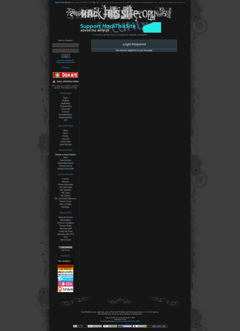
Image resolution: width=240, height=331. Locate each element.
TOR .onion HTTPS (78, 2)
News (65, 133)
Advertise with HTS (65, 234)
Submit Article (65, 160)
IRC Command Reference (65, 198)
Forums (114, 2)
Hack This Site (61, 2)
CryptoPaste (147, 2)
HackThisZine (66, 144)
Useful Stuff (65, 141)
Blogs (65, 130)
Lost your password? (65, 60)
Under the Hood (65, 231)
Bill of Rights (65, 220)
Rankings (65, 207)
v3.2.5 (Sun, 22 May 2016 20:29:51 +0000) (127, 321)
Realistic (65, 100)
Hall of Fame (65, 240)
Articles (65, 136)
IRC (98, 2)
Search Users (66, 201)
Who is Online (66, 204)
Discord (105, 2)
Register (69, 40)
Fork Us (181, 2)
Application (65, 103)
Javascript (65, 109)
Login (60, 40)
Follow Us (171, 2)
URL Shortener (133, 2)
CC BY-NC (148, 312)
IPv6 (65, 237)
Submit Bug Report (66, 163)
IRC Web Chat (65, 187)
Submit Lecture (65, 166)
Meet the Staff (66, 228)
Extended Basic (65, 114)
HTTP (91, 2)
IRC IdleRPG (65, 190)
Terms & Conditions (65, 223)
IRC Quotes (65, 196)
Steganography (65, 117)
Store (121, 2)
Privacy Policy (66, 226)
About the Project (65, 217)
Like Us (161, 2)
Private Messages (65, 184)
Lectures (65, 139)
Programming (65, 106)
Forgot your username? (65, 62)
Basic (65, 98)
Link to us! (65, 250)
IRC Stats (65, 193)
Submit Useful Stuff (65, 169)
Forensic (65, 112)
